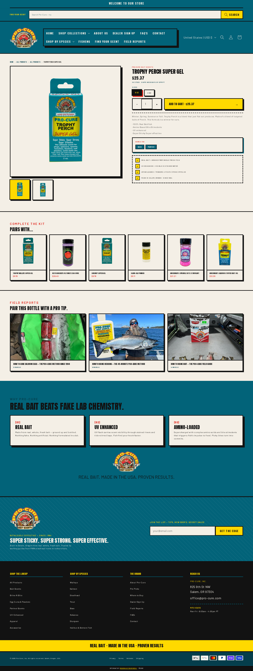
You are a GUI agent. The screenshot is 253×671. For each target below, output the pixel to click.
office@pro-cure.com (205, 598)
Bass (72, 608)
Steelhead (75, 595)
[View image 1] (19, 189)
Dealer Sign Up (137, 602)
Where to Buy (136, 595)
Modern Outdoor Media (128, 668)
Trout (72, 602)
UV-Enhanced (17, 615)
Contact (134, 621)
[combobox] (125, 14)
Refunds (129, 658)
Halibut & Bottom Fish (81, 628)
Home (12, 62)
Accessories (15, 628)
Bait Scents (15, 589)
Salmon (73, 589)
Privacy (113, 658)
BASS (140, 147)
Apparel (14, 621)
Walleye (74, 582)
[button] (74, 33)
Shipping (139, 658)
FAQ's (132, 615)
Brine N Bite (16, 595)
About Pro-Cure (137, 582)
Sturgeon (74, 621)
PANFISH (151, 147)
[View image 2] (42, 190)
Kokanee (74, 615)
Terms (121, 658)
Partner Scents (17, 608)
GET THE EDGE (229, 531)
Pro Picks (134, 589)
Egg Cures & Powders (20, 602)
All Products (22, 62)
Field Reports (136, 608)
